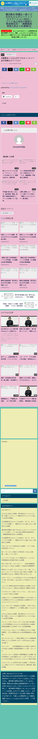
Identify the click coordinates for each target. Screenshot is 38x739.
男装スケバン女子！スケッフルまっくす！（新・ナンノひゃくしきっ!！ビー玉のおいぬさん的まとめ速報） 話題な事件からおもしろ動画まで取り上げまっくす (19, 572)
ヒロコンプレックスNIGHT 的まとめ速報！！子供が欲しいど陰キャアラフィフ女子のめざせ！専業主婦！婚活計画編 (19, 665)
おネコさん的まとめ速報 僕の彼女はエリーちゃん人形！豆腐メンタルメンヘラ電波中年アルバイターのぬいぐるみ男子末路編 (19, 516)
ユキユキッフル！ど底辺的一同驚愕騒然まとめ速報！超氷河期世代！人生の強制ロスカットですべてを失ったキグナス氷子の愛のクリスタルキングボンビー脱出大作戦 (19, 657)
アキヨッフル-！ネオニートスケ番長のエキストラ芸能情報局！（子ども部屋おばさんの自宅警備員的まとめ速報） (19, 632)
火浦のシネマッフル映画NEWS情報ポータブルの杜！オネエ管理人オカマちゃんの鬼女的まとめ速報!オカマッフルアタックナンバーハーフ (19, 600)
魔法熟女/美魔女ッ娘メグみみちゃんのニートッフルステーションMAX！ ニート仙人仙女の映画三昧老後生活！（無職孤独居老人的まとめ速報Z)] (19, 532)
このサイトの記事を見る (9, 83)
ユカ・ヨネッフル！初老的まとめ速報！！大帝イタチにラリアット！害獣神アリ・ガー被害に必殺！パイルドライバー (19, 608)
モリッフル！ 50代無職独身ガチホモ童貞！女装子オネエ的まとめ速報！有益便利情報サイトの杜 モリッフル (19, 648)
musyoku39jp (19, 147)
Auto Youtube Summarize (18, 87)
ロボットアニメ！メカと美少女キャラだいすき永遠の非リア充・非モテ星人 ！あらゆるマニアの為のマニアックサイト (19, 580)
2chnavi (4, 441)
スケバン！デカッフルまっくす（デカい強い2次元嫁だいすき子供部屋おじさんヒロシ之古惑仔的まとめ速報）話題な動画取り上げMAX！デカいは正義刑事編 (19, 624)
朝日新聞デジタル (11, 54)
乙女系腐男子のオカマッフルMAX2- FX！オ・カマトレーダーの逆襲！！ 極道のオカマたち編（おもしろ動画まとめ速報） (19, 524)
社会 (3, 54)
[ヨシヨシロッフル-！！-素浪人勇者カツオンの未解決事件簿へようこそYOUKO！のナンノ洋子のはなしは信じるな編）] (19, 640)
